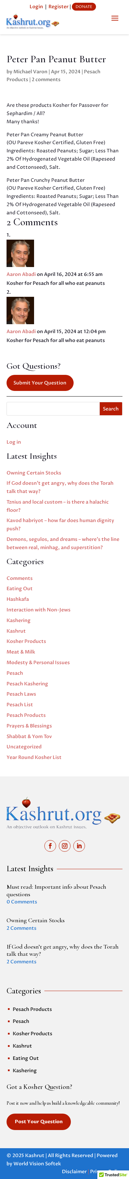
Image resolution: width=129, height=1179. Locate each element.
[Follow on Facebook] (50, 846)
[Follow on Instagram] (65, 846)
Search (111, 409)
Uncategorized (24, 747)
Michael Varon (30, 71)
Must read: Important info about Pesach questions (56, 890)
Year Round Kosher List (34, 757)
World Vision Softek (37, 1164)
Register (58, 6)
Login (36, 6)
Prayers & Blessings (29, 726)
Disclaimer (74, 1171)
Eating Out (20, 588)
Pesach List (20, 704)
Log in (14, 442)
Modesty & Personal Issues (38, 662)
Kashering (19, 620)
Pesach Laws (21, 694)
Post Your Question (39, 1121)
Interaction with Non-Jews (39, 610)
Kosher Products (26, 641)
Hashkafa (18, 599)
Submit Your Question (39, 383)
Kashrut (16, 631)
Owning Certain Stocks (34, 473)
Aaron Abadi (21, 274)
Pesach (15, 673)
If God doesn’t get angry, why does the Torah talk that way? (63, 950)
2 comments (46, 79)
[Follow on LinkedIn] (79, 846)
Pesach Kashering (27, 684)
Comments (20, 578)
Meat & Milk (21, 652)
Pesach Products (26, 715)
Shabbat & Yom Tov (29, 736)
